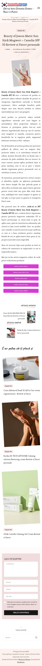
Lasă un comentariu (22, 52)
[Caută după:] (18, 637)
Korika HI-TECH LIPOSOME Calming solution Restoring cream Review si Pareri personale (22, 459)
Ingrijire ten (21, 31)
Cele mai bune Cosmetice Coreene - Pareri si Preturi (19, 654)
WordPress (20, 662)
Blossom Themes (24, 659)
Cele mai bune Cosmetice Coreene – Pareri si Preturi (18, 10)
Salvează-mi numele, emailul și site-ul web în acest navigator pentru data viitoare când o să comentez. (22, 604)
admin (8, 49)
